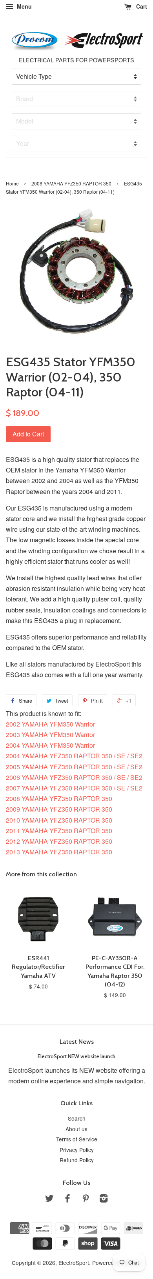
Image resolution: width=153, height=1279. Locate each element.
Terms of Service (76, 1139)
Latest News (77, 1041)
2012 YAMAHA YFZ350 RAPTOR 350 (59, 841)
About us (76, 1129)
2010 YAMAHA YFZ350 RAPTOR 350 (59, 820)
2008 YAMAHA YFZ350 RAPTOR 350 (71, 183)
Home (12, 183)
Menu (23, 6)
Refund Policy (77, 1160)
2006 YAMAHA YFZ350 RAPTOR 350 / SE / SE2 (74, 777)
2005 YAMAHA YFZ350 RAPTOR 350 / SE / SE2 (74, 766)
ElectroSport (73, 1262)
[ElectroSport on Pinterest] (85, 1199)
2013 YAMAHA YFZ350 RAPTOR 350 (59, 851)
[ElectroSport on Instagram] (103, 1199)
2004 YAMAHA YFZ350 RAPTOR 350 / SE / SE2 (74, 755)
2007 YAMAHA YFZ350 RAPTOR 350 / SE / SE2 (74, 787)
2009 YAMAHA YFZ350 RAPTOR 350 (59, 809)
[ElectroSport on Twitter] (49, 1199)
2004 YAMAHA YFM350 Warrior (50, 745)
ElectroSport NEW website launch (76, 1056)
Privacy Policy (77, 1150)
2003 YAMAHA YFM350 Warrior (50, 734)
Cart (141, 6)
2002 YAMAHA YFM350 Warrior (50, 724)
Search (77, 1118)
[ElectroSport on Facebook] (67, 1199)
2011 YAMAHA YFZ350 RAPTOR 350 (59, 830)
